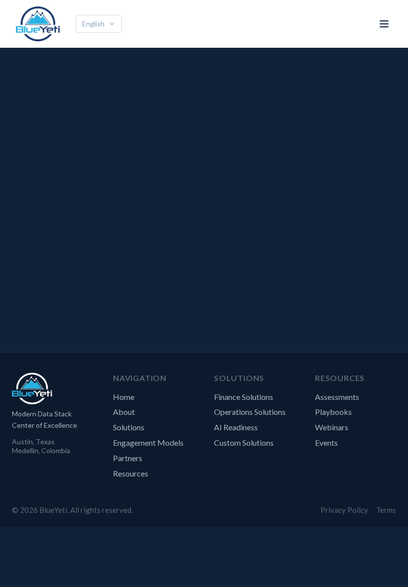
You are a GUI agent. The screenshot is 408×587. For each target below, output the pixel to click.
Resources (130, 473)
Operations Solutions (250, 411)
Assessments (337, 396)
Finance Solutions (243, 396)
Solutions (128, 427)
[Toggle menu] (384, 24)
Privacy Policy (344, 509)
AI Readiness (236, 427)
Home (123, 396)
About (124, 411)
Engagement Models (148, 442)
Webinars (331, 427)
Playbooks (333, 411)
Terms (386, 509)
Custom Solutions (244, 442)
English (93, 23)
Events (326, 442)
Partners (127, 458)
